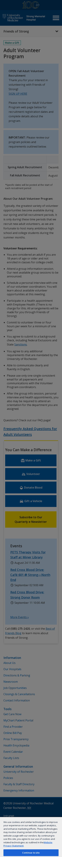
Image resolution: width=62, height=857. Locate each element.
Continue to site (31, 852)
